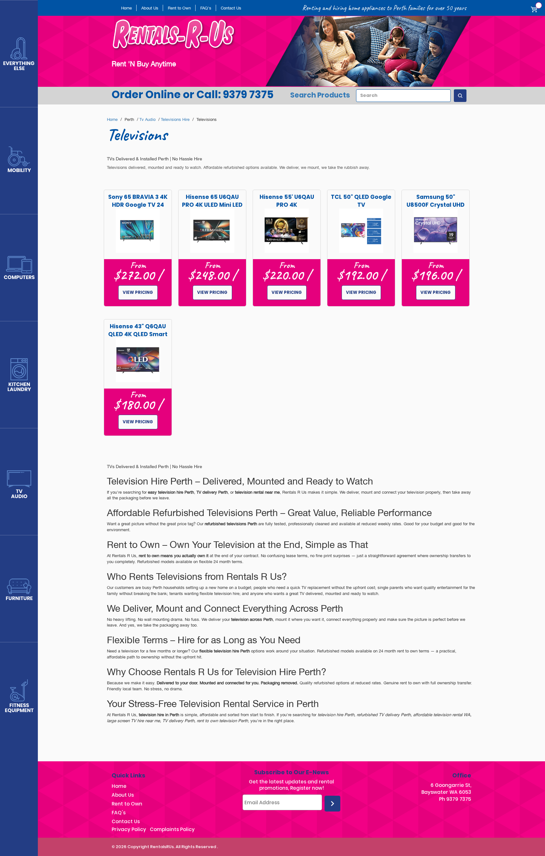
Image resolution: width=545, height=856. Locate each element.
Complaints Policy (172, 829)
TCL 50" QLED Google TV (361, 201)
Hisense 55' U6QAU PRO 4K (287, 201)
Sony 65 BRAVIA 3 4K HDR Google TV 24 (137, 201)
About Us (149, 7)
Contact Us (231, 7)
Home (126, 7)
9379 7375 (458, 799)
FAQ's (205, 7)
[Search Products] (460, 95)
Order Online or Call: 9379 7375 (192, 94)
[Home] (177, 37)
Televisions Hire (175, 119)
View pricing (138, 292)
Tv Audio (147, 119)
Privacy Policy (129, 829)
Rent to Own (179, 7)
